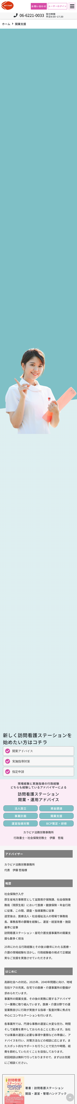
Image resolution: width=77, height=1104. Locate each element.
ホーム (6, 24)
